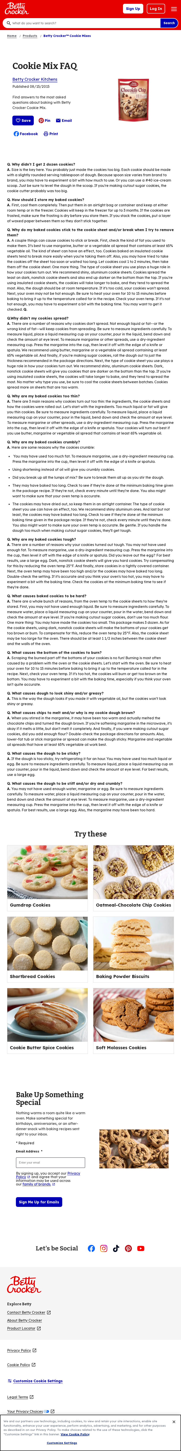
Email (67, 121)
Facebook (29, 134)
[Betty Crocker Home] (16, 8)
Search (169, 23)
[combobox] (85, 23)
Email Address (29, 1151)
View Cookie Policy (75, 1434)
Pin (47, 120)
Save (26, 120)
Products (30, 36)
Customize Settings (62, 1443)
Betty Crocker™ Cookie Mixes (67, 36)
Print (53, 134)
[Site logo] (26, 1286)
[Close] (174, 1422)
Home (12, 36)
